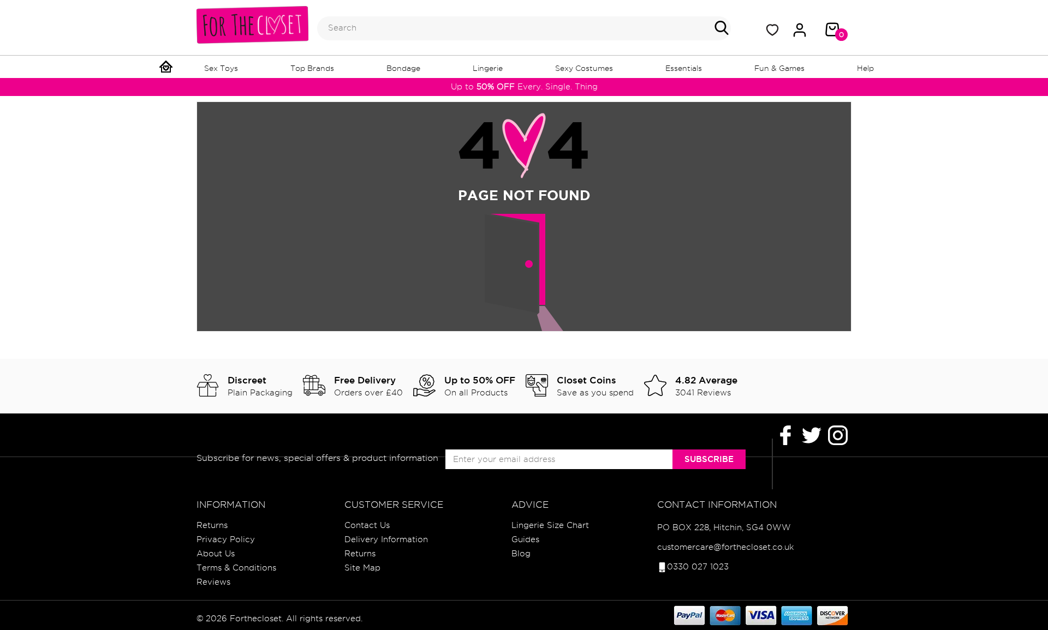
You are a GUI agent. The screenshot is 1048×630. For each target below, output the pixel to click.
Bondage (403, 68)
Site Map (362, 567)
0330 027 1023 (698, 566)
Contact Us (367, 525)
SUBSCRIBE (709, 459)
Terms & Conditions (236, 567)
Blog (521, 553)
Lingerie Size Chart (550, 525)
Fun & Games (779, 68)
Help (865, 68)
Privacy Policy (225, 539)
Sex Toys (221, 68)
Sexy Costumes (584, 68)
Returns (212, 525)
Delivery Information (386, 539)
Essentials (683, 68)
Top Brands (312, 68)
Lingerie (488, 68)
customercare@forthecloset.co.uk (725, 547)
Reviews (213, 582)
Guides (525, 539)
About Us (215, 553)
